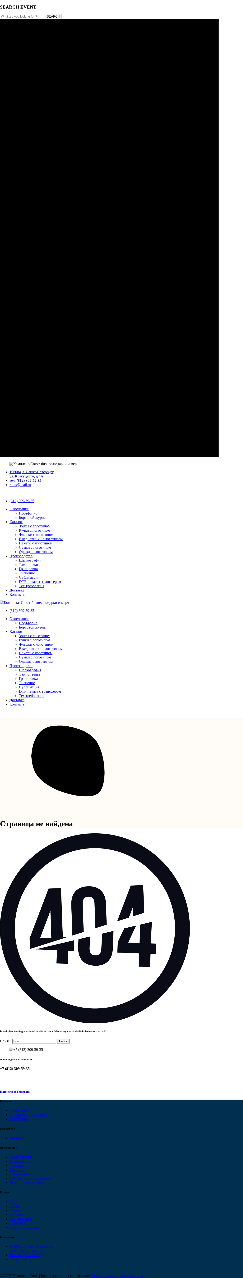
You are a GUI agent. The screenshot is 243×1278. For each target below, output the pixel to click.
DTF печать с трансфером (30, 1178)
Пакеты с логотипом (35, 543)
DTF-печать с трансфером (40, 582)
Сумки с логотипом (35, 547)
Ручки (14, 1202)
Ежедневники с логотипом (41, 539)
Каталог (16, 522)
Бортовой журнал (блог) (29, 1115)
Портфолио (28, 513)
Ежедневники (20, 1219)
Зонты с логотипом (34, 526)
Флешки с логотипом (36, 535)
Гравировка (28, 569)
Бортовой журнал (33, 517)
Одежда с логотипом (36, 552)
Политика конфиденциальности (117, 1276)
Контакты (17, 594)
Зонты (14, 1206)
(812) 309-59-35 (21, 501)
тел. (25, 480)
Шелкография (30, 560)
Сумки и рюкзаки (23, 1227)
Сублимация (29, 577)
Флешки (16, 1210)
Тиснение (27, 573)
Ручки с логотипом (34, 530)
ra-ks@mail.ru (20, 485)
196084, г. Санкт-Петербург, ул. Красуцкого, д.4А (31, 474)
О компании (19, 509)
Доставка (16, 590)
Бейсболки (18, 1214)
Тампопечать (29, 565)
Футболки (17, 1223)
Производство (21, 556)
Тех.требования (31, 586)
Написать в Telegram (15, 1091)
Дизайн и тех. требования (30, 1183)
